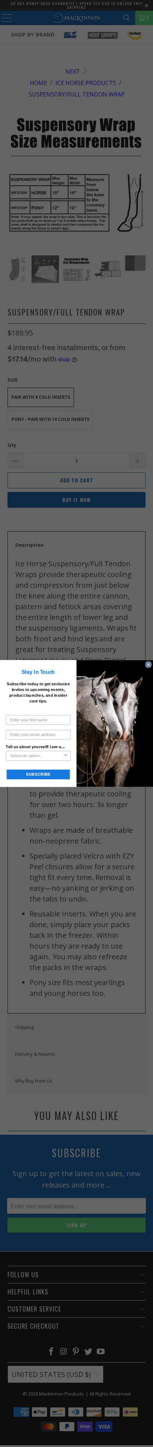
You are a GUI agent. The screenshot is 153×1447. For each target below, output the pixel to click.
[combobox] (36, 755)
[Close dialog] (148, 664)
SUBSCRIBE (38, 774)
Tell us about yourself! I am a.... (35, 747)
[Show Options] (65, 755)
